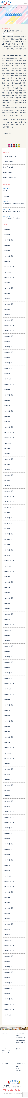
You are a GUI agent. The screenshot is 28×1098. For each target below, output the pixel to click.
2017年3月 (7, 795)
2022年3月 (7, 480)
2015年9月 (7, 892)
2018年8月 (7, 705)
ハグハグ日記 (5, 1052)
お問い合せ (18, 1070)
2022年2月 (7, 485)
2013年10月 (7, 1015)
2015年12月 (7, 876)
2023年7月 (7, 395)
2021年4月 (7, 539)
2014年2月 (7, 993)
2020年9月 (7, 576)
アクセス (18, 1068)
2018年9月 (7, 699)
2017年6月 (7, 779)
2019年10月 (7, 630)
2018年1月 (7, 742)
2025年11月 (7, 272)
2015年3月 (7, 924)
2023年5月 (7, 405)
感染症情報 (5, 1064)
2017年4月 (7, 790)
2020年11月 (7, 566)
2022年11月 (7, 437)
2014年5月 (7, 977)
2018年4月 (7, 726)
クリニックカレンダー (21, 1049)
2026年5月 (7, 240)
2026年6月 (7, 234)
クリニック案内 (20, 1033)
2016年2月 (7, 865)
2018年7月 (7, 710)
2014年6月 (7, 972)
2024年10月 (7, 330)
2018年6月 (7, 715)
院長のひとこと (6, 1050)
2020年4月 (7, 603)
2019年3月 (7, 667)
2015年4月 (7, 918)
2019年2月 (7, 673)
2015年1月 (7, 934)
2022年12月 (7, 432)
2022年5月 (7, 469)
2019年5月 (7, 656)
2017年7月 (7, 774)
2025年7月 (7, 288)
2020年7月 (7, 587)
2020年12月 (7, 560)
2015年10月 (7, 886)
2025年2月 (7, 314)
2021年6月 (7, 528)
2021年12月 (7, 496)
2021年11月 (7, 501)
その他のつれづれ (8, 161)
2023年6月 (7, 400)
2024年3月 (7, 363)
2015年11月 (7, 881)
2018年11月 (7, 689)
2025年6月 (7, 293)
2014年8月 (7, 961)
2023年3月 (7, 416)
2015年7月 (7, 902)
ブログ (4, 1048)
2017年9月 (7, 763)
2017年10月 (7, 758)
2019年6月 (7, 651)
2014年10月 (7, 950)
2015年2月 (7, 929)
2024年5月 (7, 352)
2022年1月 (7, 491)
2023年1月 (7, 427)
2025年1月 (7, 320)
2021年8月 (7, 518)
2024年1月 (7, 373)
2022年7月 (7, 459)
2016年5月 (7, 849)
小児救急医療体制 (20, 1064)
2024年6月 (7, 346)
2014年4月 (7, 983)
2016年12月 (7, 811)
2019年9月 (7, 635)
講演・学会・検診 (8, 167)
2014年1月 (7, 999)
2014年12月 (7, 940)
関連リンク (18, 1066)
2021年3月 (7, 544)
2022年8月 (7, 453)
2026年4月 (7, 245)
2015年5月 (7, 913)
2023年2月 (7, 421)
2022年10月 (7, 443)
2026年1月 (7, 261)
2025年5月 (7, 298)
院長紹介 (18, 1035)
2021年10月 (7, 507)
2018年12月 (7, 683)
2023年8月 (7, 389)
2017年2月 (7, 801)
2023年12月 (7, 379)
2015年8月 (7, 897)
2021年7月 (7, 523)
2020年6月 (7, 592)
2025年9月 (7, 282)
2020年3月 (7, 608)
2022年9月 (7, 448)
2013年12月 (7, 1004)
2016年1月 (7, 870)
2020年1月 (7, 619)
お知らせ (4, 1033)
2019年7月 (7, 646)
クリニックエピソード (9, 156)
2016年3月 (7, 860)
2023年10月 (7, 384)
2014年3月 (7, 988)
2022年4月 (7, 475)
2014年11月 (7, 945)
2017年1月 (7, 806)
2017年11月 (7, 753)
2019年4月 (7, 662)
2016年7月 (7, 838)
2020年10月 (7, 571)
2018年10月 (7, 694)
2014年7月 (7, 966)
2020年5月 (7, 598)
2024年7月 (7, 341)
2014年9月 (7, 956)
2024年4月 (7, 357)
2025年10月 (7, 277)
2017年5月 (7, 785)
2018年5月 (7, 721)
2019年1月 (7, 678)
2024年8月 (7, 336)
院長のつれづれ (7, 172)
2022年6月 (7, 464)
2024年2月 (7, 368)
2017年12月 (7, 747)
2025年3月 (7, 309)
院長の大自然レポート (9, 177)
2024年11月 (7, 325)
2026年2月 (7, 256)
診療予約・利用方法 (20, 1042)
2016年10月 (7, 822)
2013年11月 (7, 1009)
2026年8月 (7, 229)
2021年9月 (7, 512)
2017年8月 (7, 769)
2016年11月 (7, 817)
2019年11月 (7, 624)
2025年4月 (7, 304)
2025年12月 (7, 266)
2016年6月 (7, 844)
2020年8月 (7, 582)
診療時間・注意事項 (20, 1040)
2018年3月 (7, 731)
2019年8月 (7, 640)
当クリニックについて (20, 1038)
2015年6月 (7, 908)
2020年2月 (7, 614)
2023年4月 (7, 411)
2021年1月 (7, 555)
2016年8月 (7, 833)
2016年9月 (7, 828)
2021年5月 (7, 534)
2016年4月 (7, 854)
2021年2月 (7, 550)
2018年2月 (7, 737)
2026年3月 (7, 250)
